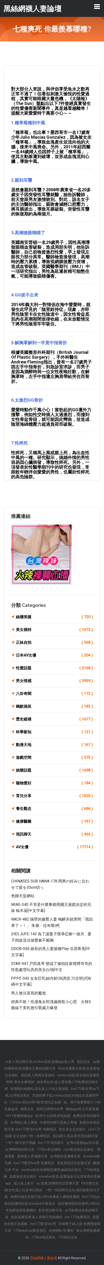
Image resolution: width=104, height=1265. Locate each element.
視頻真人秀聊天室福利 (38, 1075)
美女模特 (54, 629)
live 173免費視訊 (77, 1217)
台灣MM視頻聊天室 (19, 1149)
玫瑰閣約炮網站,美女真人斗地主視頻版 (39, 1089)
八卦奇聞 (54, 693)
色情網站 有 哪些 (61, 1230)
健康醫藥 (54, 821)
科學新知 (54, 732)
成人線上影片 (24, 1183)
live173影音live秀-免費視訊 (34, 1163)
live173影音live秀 (43, 1224)
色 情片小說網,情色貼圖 (52, 1116)
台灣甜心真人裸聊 (23, 1122)
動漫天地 (54, 744)
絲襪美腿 (54, 617)
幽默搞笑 (54, 706)
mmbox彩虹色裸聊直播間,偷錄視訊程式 (51, 1170)
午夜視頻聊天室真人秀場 (58, 1122)
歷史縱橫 (54, 719)
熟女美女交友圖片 (72, 1129)
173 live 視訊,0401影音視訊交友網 (35, 1102)
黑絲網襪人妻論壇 (43, 1258)
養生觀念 (54, 808)
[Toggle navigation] (97, 6)
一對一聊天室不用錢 (20, 1143)
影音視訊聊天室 (50, 1210)
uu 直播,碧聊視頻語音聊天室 (57, 1183)
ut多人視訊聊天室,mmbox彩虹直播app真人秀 (39, 1062)
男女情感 (54, 680)
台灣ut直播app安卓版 (82, 1143)
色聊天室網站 (22, 896)
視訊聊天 (54, 834)
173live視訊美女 (43, 1237)
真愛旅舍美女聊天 (23, 1176)
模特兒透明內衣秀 (49, 1109)
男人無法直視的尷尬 (28, 993)
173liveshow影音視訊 (30, 1230)
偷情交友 (27, 1109)
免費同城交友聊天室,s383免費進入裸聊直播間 (45, 1197)
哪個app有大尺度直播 (82, 1109)
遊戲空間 (54, 757)
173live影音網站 (49, 1149)
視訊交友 (83, 1062)
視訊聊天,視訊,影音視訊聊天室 (75, 1136)
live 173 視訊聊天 (51, 1143)
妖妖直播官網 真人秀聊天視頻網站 (36, 1217)
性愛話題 (54, 668)
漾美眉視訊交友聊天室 (74, 1163)
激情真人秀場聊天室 (32, 1156)
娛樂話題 (54, 770)
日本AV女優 (54, 655)
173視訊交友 (67, 1237)
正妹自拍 (54, 642)
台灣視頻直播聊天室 (65, 1156)
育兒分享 (54, 795)
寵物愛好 (54, 783)
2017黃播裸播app (19, 1116)
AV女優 (54, 847)
